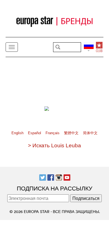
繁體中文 (72, 133)
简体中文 (90, 133)
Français (53, 133)
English (18, 133)
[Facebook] (50, 177)
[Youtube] (66, 177)
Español (35, 133)
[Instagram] (58, 177)
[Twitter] (42, 177)
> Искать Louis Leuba (54, 145)
